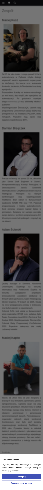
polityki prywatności (10, 471)
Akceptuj (22, 477)
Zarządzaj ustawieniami (21, 483)
